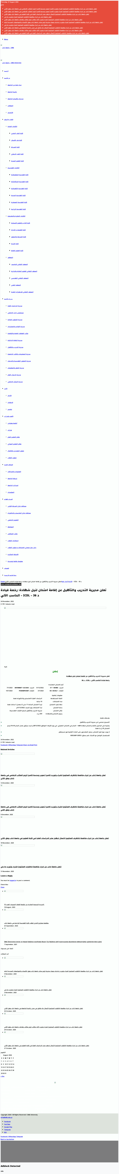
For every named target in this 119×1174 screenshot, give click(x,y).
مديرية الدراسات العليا (15, 306)
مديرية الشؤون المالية (15, 319)
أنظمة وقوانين (12, 423)
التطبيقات (6, 568)
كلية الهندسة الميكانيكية (19, 181)
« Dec (2, 1076)
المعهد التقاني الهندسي (19, 278)
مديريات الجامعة (8, 299)
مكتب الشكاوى (13, 533)
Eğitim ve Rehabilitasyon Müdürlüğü (40, 1105)
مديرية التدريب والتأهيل (15, 347)
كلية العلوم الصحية (17, 161)
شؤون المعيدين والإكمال (16, 451)
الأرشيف (10, 112)
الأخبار (5, 388)
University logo (51, 1099)
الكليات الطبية (12, 126)
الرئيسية (6, 71)
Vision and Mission (7, 1099)
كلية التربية (15, 243)
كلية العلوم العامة (17, 250)
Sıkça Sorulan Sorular (20, 1108)
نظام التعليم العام (14, 437)
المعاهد (10, 257)
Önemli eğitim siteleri (20, 1105)
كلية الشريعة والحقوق (18, 237)
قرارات (10, 430)
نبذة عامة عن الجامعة (14, 85)
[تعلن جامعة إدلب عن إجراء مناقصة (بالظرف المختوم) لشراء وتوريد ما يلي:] (18, 845)
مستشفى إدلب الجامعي (16, 312)
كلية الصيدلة (15, 147)
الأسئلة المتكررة (13, 554)
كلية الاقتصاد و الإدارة (18, 230)
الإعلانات (10, 402)
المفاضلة (11, 527)
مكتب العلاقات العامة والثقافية (18, 333)
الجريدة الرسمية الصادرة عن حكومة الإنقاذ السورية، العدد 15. (24, 904)
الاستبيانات (5, 1093)
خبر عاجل (3, 584)
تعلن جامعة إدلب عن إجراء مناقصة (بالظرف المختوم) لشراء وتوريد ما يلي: (28, 17)
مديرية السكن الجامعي (15, 381)
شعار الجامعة (43, 1090)
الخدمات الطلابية (8, 499)
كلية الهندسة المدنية (18, 195)
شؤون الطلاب (12, 457)
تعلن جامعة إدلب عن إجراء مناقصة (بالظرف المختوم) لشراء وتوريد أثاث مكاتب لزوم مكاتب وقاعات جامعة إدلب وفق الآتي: (43, 19)
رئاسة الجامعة (12, 92)
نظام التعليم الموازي (14, 444)
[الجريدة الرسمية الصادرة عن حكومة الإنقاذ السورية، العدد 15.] (13, 891)
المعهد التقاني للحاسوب (19, 264)
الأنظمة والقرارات (8, 416)
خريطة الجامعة (12, 478)
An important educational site (24, 1096)
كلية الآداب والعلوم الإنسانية (20, 223)
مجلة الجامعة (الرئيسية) (10, 575)
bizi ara (40, 1111)
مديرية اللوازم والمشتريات (16, 326)
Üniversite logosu (40, 1108)
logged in (13, 880)
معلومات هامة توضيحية (15, 561)
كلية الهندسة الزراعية (18, 209)
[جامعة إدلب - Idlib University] (9, 54)
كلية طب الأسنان (16, 140)
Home (3, 581)
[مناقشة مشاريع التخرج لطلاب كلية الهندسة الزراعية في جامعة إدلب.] (13, 910)
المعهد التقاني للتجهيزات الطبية (22, 292)
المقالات (10, 105)
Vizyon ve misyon (7, 1108)
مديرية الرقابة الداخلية (15, 340)
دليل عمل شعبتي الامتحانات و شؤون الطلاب (22, 547)
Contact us (51, 1102)
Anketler (7, 1111)
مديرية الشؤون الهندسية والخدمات (19, 361)
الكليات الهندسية (13, 168)
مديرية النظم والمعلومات (16, 368)
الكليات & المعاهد (8, 119)
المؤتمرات (11, 492)
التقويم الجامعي (13, 520)
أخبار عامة (65, 581)
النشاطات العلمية (8, 464)
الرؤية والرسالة (6, 1090)
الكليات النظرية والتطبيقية (16, 216)
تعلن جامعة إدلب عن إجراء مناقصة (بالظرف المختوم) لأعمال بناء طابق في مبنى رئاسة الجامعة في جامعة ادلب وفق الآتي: (43, 27)
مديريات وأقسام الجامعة (15, 99)
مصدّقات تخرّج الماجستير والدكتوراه (19, 513)
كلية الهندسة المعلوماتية (19, 174)
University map (24, 1102)
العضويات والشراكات (14, 471)
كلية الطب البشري (17, 133)
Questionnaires (7, 1102)
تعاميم (10, 409)
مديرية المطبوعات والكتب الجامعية (19, 354)
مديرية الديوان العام (14, 375)
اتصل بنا (43, 1093)
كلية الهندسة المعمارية (19, 202)
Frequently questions (24, 1099)
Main (7, 1096)
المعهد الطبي (16, 285)
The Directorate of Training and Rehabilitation (51, 1096)
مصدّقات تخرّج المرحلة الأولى (17, 506)
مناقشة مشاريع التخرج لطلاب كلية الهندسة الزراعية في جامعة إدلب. (26, 923)
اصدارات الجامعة (13, 485)
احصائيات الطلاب (13, 540)
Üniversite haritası (20, 1111)
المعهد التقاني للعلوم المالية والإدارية (24, 271)
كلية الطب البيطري (17, 154)
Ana (7, 1105)
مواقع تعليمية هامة (17, 1087)
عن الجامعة (7, 78)
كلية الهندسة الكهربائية (19, 188)
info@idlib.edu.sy (6, 1117)
